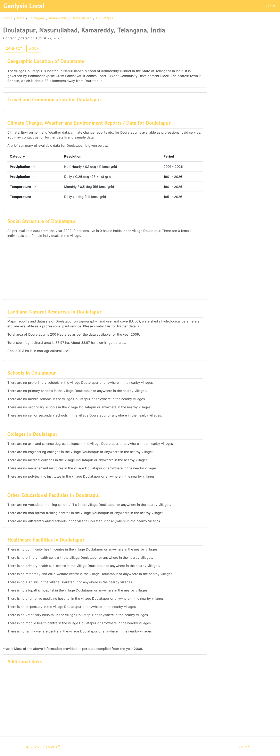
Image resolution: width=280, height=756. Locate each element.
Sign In (270, 6)
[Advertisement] (105, 266)
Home (8, 18)
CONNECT (14, 49)
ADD (32, 49)
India (20, 18)
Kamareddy (58, 18)
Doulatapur (104, 18)
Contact (244, 747)
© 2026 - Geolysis (43, 747)
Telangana (37, 18)
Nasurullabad (81, 18)
